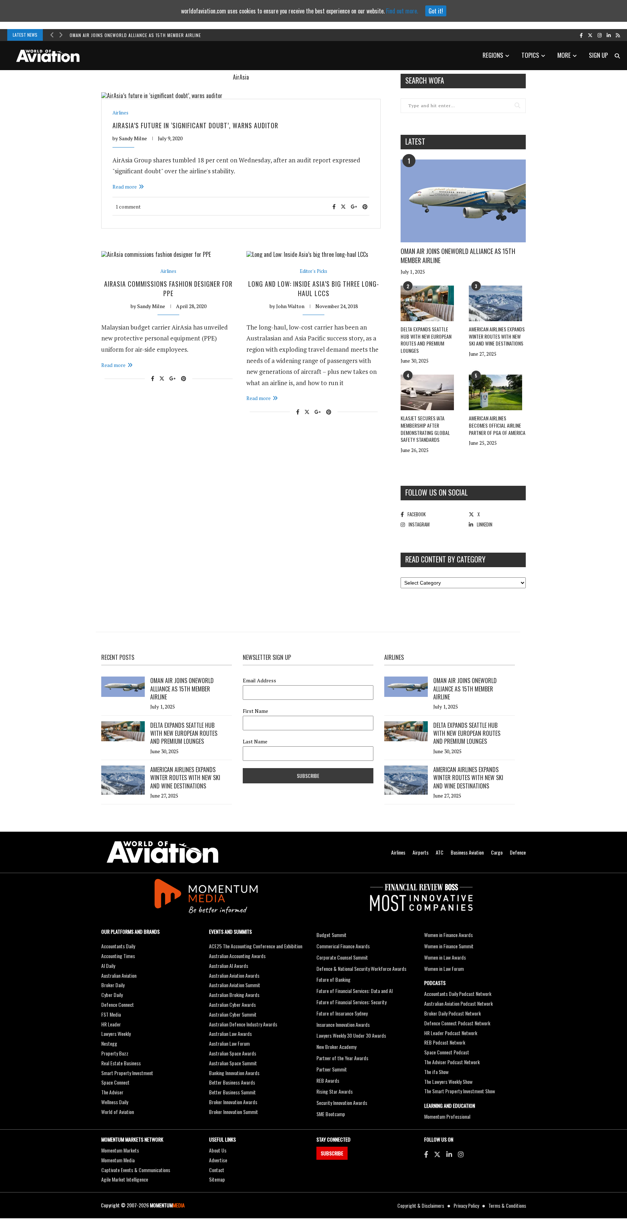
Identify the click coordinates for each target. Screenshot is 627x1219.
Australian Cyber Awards (232, 1004)
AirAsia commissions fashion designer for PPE (168, 288)
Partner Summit (331, 1069)
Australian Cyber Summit (233, 1014)
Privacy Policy (466, 1205)
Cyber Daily (112, 994)
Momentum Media (118, 1160)
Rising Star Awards (334, 1091)
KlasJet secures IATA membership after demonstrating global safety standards (425, 428)
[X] (437, 1154)
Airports (421, 852)
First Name (255, 711)
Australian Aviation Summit (234, 985)
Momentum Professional (447, 1116)
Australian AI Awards (228, 965)
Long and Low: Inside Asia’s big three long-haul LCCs (313, 288)
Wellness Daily (114, 1102)
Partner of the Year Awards (342, 1058)
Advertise (218, 1160)
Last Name (255, 741)
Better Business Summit (232, 1092)
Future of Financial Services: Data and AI (354, 990)
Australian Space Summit (233, 1063)
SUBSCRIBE (332, 1153)
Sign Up (598, 55)
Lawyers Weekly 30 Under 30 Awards (351, 1035)
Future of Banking (333, 979)
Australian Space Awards (232, 1053)
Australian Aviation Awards (234, 975)
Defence (518, 852)
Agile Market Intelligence (124, 1179)
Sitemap (217, 1179)
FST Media (111, 1014)
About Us (217, 1150)
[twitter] (590, 35)
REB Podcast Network (444, 1042)
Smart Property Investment (127, 1073)
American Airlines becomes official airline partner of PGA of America (497, 425)
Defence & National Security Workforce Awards (361, 968)
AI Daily (108, 965)
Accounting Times (118, 956)
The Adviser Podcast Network (452, 1062)
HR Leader (111, 1024)
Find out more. (402, 11)
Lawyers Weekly (116, 1033)
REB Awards (327, 1080)
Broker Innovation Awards (233, 1102)
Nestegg (109, 1043)
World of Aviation (117, 1111)
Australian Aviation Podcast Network (458, 1003)
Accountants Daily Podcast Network (457, 993)
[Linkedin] (449, 1154)
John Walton (290, 306)
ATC (439, 852)
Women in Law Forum (444, 968)
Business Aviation (467, 852)
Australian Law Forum (229, 1043)
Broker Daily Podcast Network (452, 1013)
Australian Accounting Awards (237, 956)
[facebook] (581, 35)
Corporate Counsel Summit (342, 957)
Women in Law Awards (445, 957)
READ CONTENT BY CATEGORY (445, 559)
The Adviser (112, 1092)
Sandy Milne (133, 138)
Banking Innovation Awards (234, 1073)
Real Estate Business (121, 1063)
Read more (124, 186)
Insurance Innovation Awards (343, 1024)
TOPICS (530, 55)
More (564, 55)
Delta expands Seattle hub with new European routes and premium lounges (426, 339)
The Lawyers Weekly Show (448, 1081)
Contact (216, 1170)
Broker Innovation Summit (233, 1111)
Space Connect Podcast (446, 1052)
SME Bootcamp (330, 1114)
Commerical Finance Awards (343, 946)
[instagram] (600, 35)
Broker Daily (112, 985)
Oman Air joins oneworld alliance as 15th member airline (135, 35)
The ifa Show (436, 1071)
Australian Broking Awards (234, 994)
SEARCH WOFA (424, 80)
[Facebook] (426, 1154)
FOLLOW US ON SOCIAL (436, 492)
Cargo (497, 852)
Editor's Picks (313, 271)
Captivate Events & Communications (135, 1170)
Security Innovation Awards (341, 1102)
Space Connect (115, 1082)
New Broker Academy (336, 1046)
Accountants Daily (118, 946)
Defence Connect (117, 1004)
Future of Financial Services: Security (351, 1002)
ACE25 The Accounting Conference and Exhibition (255, 946)
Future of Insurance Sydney (342, 1013)
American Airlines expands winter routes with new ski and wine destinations (497, 336)
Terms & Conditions (507, 1205)
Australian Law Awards (230, 1033)
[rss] (618, 35)
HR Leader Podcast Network (450, 1033)
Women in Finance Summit (449, 946)
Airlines (120, 113)
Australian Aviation (118, 975)
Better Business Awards (232, 1082)
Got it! (436, 11)
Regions (493, 55)
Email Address (259, 680)
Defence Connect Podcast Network (457, 1023)
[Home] (162, 852)
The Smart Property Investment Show (459, 1091)
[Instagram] (461, 1154)
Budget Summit (331, 935)
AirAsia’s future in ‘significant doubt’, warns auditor (195, 125)
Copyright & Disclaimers (420, 1205)
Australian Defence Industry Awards (243, 1024)
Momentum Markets (120, 1150)
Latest (415, 141)
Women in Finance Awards (448, 935)
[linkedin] (609, 35)
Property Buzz (114, 1053)
